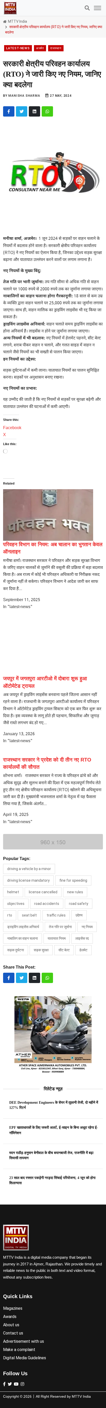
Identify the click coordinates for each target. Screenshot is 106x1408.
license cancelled (43, 892)
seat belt (29, 915)
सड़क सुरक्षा (41, 950)
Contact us (13, 1333)
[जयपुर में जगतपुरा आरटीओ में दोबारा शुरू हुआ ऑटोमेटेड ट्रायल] (48, 645)
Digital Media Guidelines (24, 1357)
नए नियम (87, 927)
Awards (9, 1316)
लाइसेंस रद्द (82, 938)
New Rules (75, 892)
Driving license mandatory (28, 880)
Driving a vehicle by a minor (29, 869)
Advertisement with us (23, 1341)
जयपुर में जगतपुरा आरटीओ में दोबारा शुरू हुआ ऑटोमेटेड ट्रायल (45, 682)
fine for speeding (73, 880)
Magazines (12, 1308)
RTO (9, 915)
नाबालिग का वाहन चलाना (22, 938)
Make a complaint (19, 1349)
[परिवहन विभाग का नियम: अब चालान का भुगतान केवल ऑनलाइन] (48, 515)
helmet (13, 892)
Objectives (15, 904)
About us (11, 1324)
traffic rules (56, 915)
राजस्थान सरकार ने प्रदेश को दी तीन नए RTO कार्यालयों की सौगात (47, 763)
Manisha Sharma (24, 95)
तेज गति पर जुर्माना (60, 927)
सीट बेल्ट (64, 950)
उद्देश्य (79, 915)
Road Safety (78, 904)
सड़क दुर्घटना (15, 950)
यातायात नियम (57, 938)
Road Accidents (46, 904)
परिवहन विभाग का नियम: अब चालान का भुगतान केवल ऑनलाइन (52, 548)
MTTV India (17, 21)
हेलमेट (83, 950)
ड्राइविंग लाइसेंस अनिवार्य (23, 927)
